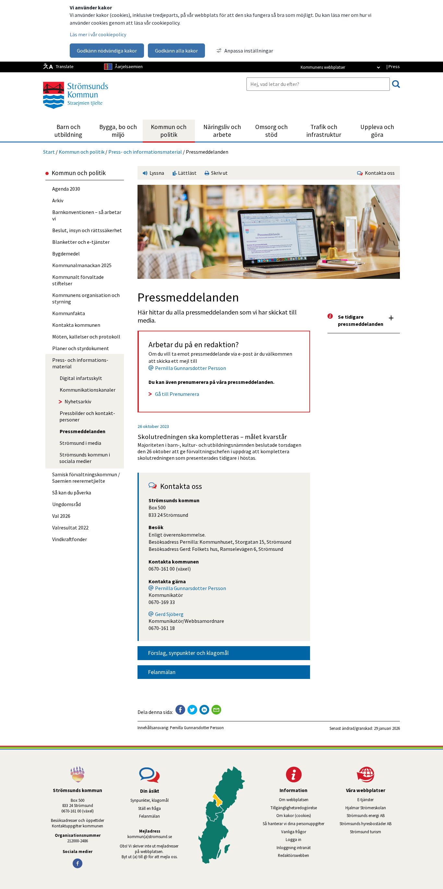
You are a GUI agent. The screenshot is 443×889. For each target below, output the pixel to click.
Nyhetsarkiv (78, 401)
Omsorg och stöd (271, 130)
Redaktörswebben (293, 855)
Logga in (293, 839)
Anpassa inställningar (248, 50)
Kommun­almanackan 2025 (82, 265)
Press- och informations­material (145, 151)
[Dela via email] (216, 710)
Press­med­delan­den (82, 431)
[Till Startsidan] (75, 111)
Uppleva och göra (377, 130)
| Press (393, 66)
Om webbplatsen (293, 799)
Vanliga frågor (293, 831)
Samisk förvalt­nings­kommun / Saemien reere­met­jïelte (86, 477)
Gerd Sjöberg (169, 614)
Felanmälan (161, 672)
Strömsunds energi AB (373, 815)
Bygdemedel (66, 253)
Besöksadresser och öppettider (77, 820)
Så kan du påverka (71, 492)
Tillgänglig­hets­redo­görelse (293, 807)
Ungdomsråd (66, 504)
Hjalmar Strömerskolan (372, 807)
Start (49, 151)
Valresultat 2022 (70, 527)
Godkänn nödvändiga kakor (107, 50)
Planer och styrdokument (80, 348)
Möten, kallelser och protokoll (86, 336)
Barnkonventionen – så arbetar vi (86, 215)
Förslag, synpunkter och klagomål (188, 653)
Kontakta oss (379, 173)
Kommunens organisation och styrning (86, 298)
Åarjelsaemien (129, 66)
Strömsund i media (80, 443)
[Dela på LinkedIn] (204, 710)
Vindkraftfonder (69, 539)
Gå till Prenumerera (177, 394)
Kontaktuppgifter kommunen (77, 825)
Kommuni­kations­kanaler (87, 389)
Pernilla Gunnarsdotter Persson (190, 368)
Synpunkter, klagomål (149, 800)
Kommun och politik (168, 130)
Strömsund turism (375, 831)
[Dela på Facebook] (180, 710)
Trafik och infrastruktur (323, 130)
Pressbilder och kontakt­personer (87, 416)
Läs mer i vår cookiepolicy (98, 34)
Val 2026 (61, 516)
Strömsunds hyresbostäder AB (370, 823)
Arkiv (57, 200)
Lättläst (187, 173)
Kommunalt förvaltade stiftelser (78, 280)
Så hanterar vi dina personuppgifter (293, 823)
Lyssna (156, 173)
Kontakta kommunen (76, 325)
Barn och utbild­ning (68, 130)
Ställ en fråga (149, 808)
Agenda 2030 (66, 188)
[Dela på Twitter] (192, 710)
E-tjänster (378, 799)
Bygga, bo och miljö (118, 130)
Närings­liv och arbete (222, 130)
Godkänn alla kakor (176, 50)
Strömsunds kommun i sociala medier (84, 457)
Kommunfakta (68, 313)
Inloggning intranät (302, 847)
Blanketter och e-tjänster (81, 242)
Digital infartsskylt (81, 378)
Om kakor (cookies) (293, 815)
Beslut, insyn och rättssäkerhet (87, 230)
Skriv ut (218, 173)
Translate (65, 66)
